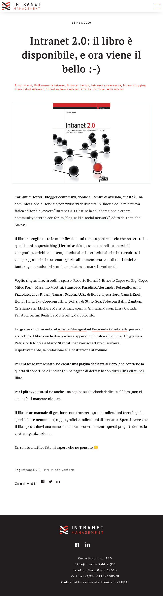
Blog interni (23, 85)
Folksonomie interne (49, 85)
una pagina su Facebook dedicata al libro (97, 391)
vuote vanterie (63, 470)
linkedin (58, 481)
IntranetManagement (81, 529)
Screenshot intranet (29, 89)
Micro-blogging (134, 85)
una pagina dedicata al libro (94, 363)
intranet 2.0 (31, 470)
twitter (50, 481)
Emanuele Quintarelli (109, 329)
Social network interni (62, 89)
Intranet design (78, 85)
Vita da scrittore (93, 89)
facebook (43, 481)
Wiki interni (115, 89)
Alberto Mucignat (72, 329)
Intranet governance (106, 85)
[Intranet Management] (21, 6)
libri (46, 470)
